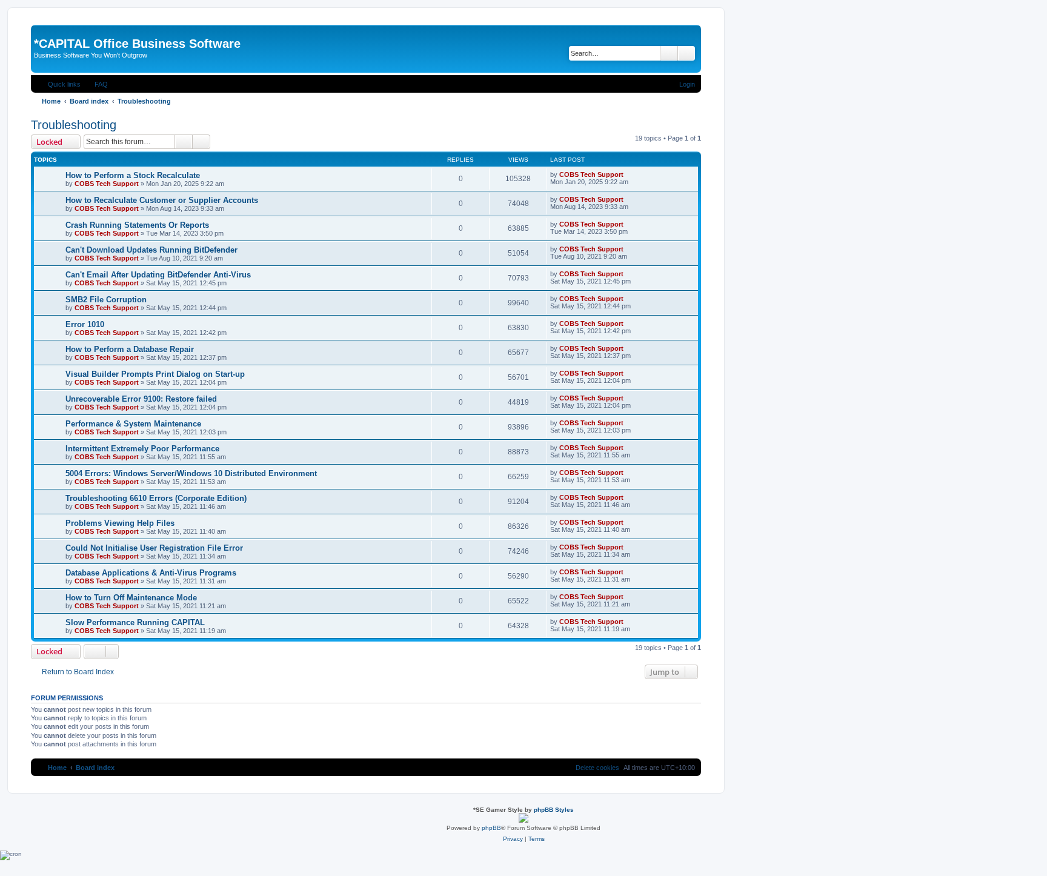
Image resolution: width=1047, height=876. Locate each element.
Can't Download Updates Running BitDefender (151, 249)
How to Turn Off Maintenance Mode (131, 597)
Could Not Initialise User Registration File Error (154, 547)
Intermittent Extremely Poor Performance (142, 448)
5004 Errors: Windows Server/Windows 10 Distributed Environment (191, 473)
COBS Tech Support (107, 183)
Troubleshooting (73, 124)
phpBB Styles (554, 809)
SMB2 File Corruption (106, 299)
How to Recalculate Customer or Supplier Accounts (161, 200)
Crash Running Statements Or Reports (137, 225)
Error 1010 (84, 324)
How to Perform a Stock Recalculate (132, 175)
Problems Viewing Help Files (119, 523)
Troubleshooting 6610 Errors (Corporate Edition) (156, 498)
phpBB (491, 828)
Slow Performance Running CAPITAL (135, 622)
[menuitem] (96, 84)
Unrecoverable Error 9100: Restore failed (141, 398)
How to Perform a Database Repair (129, 349)
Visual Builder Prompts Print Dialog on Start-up (155, 374)
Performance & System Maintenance (133, 423)
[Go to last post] (629, 174)
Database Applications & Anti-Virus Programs (150, 572)
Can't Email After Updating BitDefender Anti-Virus (158, 274)
